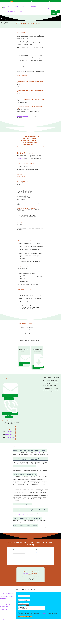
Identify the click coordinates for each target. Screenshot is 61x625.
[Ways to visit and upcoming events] (31, 608)
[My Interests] (31, 606)
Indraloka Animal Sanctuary (11, 622)
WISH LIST (25, 573)
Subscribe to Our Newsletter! (24, 616)
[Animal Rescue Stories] (31, 607)
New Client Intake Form (38, 452)
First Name (20, 594)
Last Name (20, 598)
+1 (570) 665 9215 (3, 599)
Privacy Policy (44, 613)
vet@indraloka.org (10, 437)
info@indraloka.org (3, 609)
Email (19, 602)
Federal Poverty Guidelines (22, 116)
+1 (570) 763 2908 (3, 611)
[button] (10, 6)
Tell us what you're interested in (24, 605)
